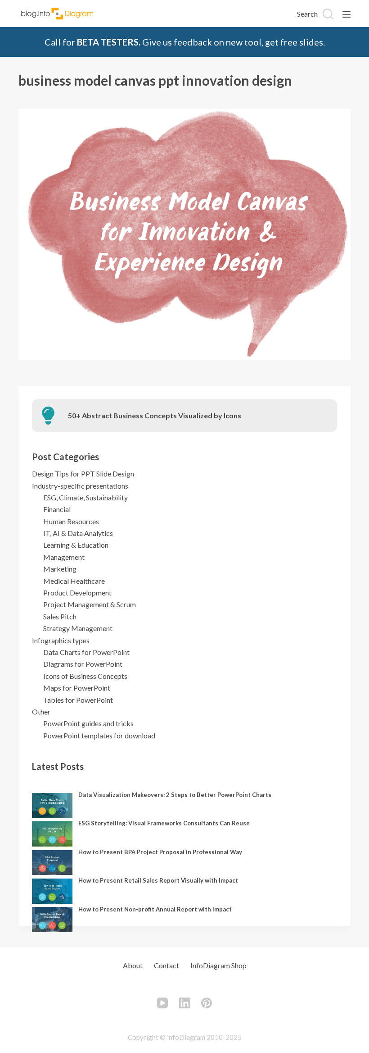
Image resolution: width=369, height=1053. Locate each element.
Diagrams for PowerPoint (82, 663)
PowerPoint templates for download (99, 735)
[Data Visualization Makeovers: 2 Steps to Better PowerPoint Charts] (52, 805)
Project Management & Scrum (89, 604)
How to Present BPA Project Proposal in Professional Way (160, 852)
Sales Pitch (59, 616)
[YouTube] (162, 1003)
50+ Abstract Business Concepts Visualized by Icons (154, 415)
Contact (166, 965)
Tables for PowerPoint (78, 700)
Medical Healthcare (74, 581)
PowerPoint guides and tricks (88, 723)
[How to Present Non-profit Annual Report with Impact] (52, 919)
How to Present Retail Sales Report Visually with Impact (158, 880)
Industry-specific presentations (80, 485)
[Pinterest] (206, 1003)
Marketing (59, 568)
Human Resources (71, 521)
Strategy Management (77, 628)
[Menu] (346, 14)
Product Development (77, 592)
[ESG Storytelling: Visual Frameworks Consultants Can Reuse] (52, 834)
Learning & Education (75, 544)
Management (64, 557)
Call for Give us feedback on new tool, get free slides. (185, 42)
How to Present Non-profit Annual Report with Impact (155, 909)
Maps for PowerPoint (76, 687)
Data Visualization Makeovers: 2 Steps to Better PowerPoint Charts (174, 794)
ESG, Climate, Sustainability (85, 497)
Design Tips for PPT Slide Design (83, 473)
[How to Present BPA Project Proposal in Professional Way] (52, 862)
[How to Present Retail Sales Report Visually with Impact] (52, 891)
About (133, 965)
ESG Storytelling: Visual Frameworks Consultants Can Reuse (164, 823)
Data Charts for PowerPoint (86, 652)
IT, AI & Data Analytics (78, 533)
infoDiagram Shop (218, 965)
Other (41, 711)
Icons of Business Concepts (85, 676)
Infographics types (61, 640)
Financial (57, 509)
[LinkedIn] (184, 1003)
